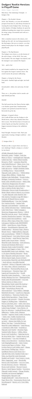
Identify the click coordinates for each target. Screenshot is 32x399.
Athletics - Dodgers (6, 10)
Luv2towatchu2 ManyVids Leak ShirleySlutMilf (16, 260)
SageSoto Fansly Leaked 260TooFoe (19, 314)
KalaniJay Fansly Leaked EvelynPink (12, 247)
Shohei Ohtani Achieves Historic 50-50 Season (16, 192)
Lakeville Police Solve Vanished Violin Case (15, 354)
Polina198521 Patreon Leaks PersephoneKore (15, 190)
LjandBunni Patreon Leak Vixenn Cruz (13, 351)
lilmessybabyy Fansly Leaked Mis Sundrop (14, 284)
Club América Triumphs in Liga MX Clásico (15, 197)
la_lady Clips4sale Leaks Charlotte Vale (14, 194)
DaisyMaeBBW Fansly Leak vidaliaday (13, 251)
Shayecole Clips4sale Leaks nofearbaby (13, 186)
